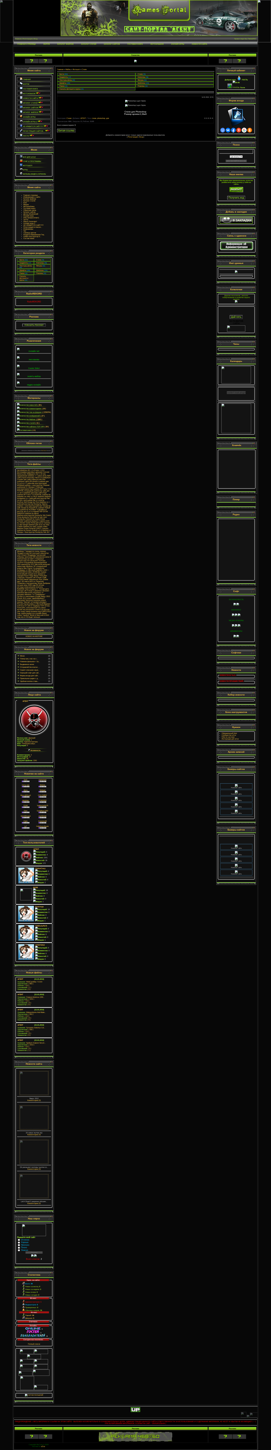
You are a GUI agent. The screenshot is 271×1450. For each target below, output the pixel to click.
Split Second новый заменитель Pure (31, 578)
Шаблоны (40, 270)
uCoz (43, 1446)
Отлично (25, 1240)
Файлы (68, 69)
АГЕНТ (25, 701)
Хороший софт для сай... (30, 673)
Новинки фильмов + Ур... (30, 661)
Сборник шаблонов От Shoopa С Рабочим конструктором (33, 487)
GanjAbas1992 (42, 811)
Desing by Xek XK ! (42, 532)
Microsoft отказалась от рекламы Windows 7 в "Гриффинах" (31, 593)
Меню (22, 656)
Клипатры (40, 263)
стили (94, 118)
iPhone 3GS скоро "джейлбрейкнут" (31, 598)
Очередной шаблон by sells (35, 491)
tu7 (25, 826)
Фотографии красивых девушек (29, 472)
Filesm (37, 478)
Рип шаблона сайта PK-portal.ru (31, 480)
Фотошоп (76, 69)
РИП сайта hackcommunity (34, 477)
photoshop (101, 118)
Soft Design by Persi (31, 502)
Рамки (21, 273)
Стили (38, 260)
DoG (25, 780)
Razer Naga (28, 576)
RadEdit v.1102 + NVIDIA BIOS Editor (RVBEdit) (32, 571)
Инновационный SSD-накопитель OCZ (32, 563)
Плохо (24, 1247)
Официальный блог (229, 733)
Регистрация (133, 137)
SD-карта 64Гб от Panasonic (33, 581)
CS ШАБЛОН (45, 478)
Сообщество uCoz (229, 735)
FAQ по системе (228, 737)
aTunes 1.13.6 (38, 470)
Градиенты (23, 263)
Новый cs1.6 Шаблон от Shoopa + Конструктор (34, 531)
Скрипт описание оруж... (30, 670)
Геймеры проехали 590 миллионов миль (33, 557)
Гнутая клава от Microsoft (33, 604)
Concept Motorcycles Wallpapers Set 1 (33, 473)
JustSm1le (42, 816)
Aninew (42, 785)
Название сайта (236, 781)
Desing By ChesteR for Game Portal (31, 519)
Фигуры (39, 266)
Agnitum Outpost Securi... (32, 1043)
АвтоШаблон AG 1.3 (25, 470)
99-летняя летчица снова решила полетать (30, 586)
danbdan (25, 800)
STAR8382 (42, 800)
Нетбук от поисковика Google (28, 596)
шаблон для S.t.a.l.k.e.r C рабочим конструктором (33, 482)
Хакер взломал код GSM (35, 611)
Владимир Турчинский (36, 555)
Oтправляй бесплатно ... (30, 667)
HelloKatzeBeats (42, 826)
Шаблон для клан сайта (33, 493)
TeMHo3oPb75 (42, 806)
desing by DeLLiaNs (29, 517)
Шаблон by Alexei (32, 513)
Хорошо (24, 1242)
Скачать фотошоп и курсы (23, 278)
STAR (25, 806)
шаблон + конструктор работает (30, 506)
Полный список (34, 1344)
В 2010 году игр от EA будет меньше (33, 616)
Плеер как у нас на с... (29, 659)
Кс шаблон (40, 508)
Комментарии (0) (34, 1100)
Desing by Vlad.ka (40, 504)
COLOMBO (42, 795)
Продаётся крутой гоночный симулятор (33, 553)
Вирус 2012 (45, 596)
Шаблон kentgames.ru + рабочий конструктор (34, 497)
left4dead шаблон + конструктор (29, 485)
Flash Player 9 (44, 450)
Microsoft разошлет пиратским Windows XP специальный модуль (33, 566)
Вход (141, 137)
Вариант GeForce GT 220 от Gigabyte (33, 605)
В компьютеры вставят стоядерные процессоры (34, 559)
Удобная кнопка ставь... (29, 681)
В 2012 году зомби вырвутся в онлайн (34, 612)
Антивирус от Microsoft (26, 570)
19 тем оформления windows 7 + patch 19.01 (32, 475)
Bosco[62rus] (26, 795)
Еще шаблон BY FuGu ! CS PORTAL (32, 493)
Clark (26, 821)
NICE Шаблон (38, 496)
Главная (60, 69)
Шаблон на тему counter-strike (35, 526)
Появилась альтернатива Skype (30, 583)
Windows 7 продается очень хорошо (31, 551)
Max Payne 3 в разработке (34, 568)
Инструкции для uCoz (230, 739)
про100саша (26, 816)
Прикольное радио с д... (29, 678)
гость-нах (25, 785)
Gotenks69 (42, 821)
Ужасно (24, 1250)
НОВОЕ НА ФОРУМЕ (34, 636)
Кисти (21, 260)
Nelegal (42, 790)
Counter (20, 479)
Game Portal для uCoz (34, 523)
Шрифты (22, 270)
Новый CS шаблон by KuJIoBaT (33, 509)
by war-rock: (42, 517)
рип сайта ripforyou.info (33, 479)
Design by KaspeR (28, 508)
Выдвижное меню (27, 664)
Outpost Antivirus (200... (31, 997)
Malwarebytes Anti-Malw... (32, 1012)
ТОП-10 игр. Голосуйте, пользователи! (33, 607)
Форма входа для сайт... (29, 676)
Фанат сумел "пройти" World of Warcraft (32, 614)
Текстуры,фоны (25, 266)
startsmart (42, 780)
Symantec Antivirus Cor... (31, 1028)
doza (25, 790)
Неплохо (25, 1245)
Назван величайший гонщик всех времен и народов (31, 574)
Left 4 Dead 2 (22, 555)
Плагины (39, 273)
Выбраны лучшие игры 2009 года (33, 584)
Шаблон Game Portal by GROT (29, 528)
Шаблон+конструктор (25, 515)
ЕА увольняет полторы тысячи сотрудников (31, 561)
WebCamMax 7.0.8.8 (30, 982)
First (25, 811)
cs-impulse (35, 511)
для (107, 118)
